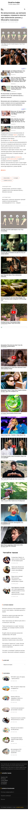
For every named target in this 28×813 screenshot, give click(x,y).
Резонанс (3, 778)
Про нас (3, 799)
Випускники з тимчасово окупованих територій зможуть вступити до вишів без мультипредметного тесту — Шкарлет (13, 201)
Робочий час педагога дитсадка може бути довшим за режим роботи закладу (12, 616)
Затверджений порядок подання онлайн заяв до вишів (17, 739)
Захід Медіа (4, 782)
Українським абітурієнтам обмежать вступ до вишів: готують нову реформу (17, 568)
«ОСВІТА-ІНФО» (20, 807)
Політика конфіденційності (7, 792)
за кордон (16, 177)
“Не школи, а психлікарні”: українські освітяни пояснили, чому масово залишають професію (13, 651)
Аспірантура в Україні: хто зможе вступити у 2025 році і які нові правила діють (18, 559)
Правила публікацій (6, 795)
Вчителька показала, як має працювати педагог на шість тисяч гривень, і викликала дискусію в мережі (13, 610)
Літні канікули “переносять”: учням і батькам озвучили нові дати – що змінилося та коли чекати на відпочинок (13, 645)
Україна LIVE (4, 777)
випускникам (6, 177)
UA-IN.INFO (4, 783)
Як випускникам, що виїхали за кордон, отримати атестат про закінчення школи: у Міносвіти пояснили (12, 190)
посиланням (19, 157)
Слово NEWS (4, 780)
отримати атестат (8, 180)
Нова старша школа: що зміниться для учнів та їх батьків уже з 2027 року (13, 621)
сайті (11, 140)
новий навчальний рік (12, 158)
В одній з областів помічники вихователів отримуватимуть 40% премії (12, 633)
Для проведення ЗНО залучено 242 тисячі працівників (16, 751)
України (15, 134)
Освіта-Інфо (14, 2)
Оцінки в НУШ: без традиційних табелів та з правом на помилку (17, 698)
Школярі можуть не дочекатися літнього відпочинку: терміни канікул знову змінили (12, 639)
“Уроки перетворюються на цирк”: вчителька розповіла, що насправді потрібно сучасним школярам (13, 628)
